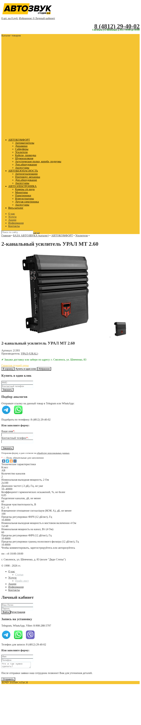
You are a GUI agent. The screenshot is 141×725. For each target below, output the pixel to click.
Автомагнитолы (24, 142)
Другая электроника (27, 201)
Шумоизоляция (24, 158)
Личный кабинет (45, 18)
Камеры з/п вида (25, 189)
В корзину (8, 369)
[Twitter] (7, 461)
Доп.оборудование (26, 164)
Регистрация (17, 612)
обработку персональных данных (53, 453)
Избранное (44, 369)
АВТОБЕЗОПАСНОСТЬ (23, 170)
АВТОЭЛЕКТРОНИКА (22, 186)
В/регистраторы (24, 198)
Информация (16, 223)
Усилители (21, 152)
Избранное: (26, 18)
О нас (11, 213)
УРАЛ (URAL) (29, 353)
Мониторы (21, 192)
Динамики (21, 146)
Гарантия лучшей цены (15, 365)
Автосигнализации (26, 173)
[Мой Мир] (15, 461)
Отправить (8, 679)
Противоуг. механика (27, 176)
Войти (6, 612)
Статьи (19, 574)
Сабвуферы (21, 149)
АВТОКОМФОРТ (19, 139)
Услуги (12, 216)
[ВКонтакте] (3, 461)
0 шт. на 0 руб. (9, 18)
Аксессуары (22, 167)
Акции (12, 219)
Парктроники (23, 195)
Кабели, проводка (25, 155)
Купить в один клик (26, 369)
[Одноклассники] (11, 461)
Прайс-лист (22, 580)
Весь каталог (15, 207)
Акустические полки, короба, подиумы (38, 161)
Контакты (14, 226)
